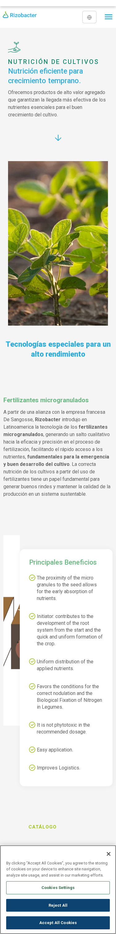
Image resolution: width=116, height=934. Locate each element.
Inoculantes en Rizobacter (30, 832)
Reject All (58, 905)
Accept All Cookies (58, 922)
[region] (58, 889)
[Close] (108, 854)
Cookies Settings (58, 887)
